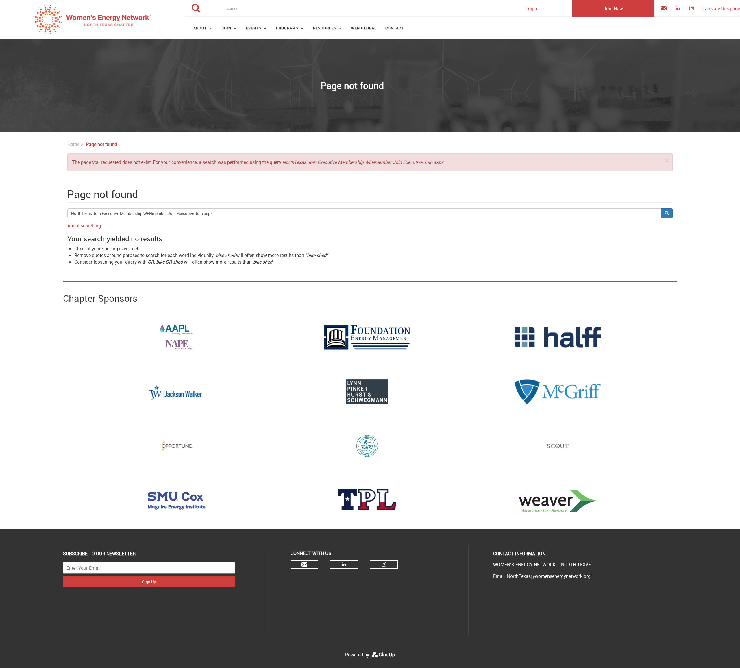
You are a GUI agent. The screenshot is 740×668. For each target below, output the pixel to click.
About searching (84, 226)
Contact (394, 28)
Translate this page (720, 8)
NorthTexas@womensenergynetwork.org (549, 576)
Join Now (613, 8)
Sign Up (149, 581)
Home (73, 144)
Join (226, 28)
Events (253, 28)
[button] (666, 161)
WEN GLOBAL (364, 28)
